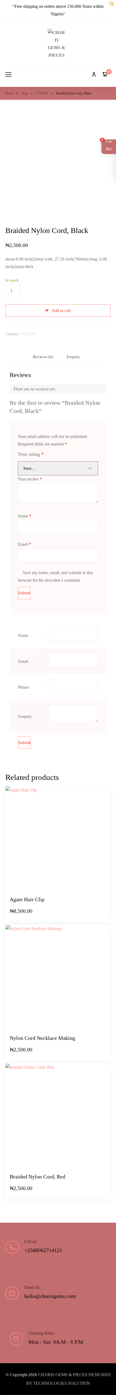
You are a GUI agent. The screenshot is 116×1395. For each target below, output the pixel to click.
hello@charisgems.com (50, 1296)
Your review (30, 479)
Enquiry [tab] (73, 357)
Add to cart (61, 310)
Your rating (31, 454)
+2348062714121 (43, 1250)
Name (24, 516)
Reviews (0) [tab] (43, 357)
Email (24, 544)
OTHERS (28, 334)
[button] (112, 5)
